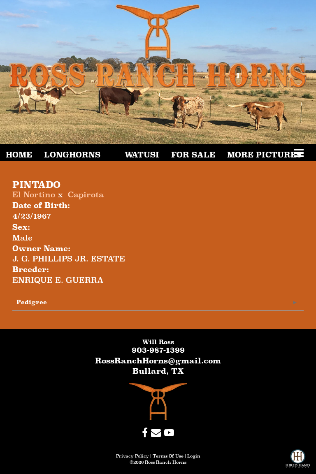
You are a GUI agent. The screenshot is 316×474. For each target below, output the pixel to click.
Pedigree (31, 301)
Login (193, 455)
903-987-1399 (158, 350)
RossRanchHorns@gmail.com (158, 360)
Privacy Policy (132, 455)
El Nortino (33, 194)
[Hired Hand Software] (298, 461)
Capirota (86, 194)
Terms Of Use (168, 455)
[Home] (158, 401)
